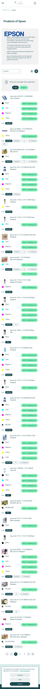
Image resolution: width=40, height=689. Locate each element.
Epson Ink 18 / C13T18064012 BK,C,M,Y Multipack (23, 601)
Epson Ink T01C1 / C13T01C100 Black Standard (22, 299)
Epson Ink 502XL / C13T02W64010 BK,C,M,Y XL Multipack (21, 550)
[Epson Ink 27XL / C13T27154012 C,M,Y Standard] (5, 438)
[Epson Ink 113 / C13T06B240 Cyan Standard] (5, 350)
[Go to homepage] (20, 3)
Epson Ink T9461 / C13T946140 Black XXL (22, 331)
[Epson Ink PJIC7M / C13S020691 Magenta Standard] (5, 619)
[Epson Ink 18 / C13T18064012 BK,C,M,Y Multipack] (5, 602)
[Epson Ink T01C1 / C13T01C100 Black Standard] (5, 300)
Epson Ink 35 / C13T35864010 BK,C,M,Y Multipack (23, 583)
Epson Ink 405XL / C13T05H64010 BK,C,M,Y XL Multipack (21, 130)
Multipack (17, 141)
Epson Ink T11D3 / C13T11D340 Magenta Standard (20, 281)
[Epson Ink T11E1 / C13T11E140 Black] (5, 538)
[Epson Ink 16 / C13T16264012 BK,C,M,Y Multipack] (5, 237)
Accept (20, 684)
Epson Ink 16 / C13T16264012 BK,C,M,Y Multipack (23, 236)
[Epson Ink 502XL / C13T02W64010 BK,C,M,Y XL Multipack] (5, 551)
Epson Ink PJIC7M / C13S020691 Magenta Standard (20, 618)
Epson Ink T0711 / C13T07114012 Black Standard (21, 519)
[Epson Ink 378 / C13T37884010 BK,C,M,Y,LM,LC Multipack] (5, 637)
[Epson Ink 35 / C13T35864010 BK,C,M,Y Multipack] (5, 584)
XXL (4, 144)
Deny (20, 679)
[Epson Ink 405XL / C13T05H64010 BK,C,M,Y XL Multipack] (5, 131)
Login (15, 87)
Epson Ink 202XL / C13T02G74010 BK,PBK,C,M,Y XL (21, 502)
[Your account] (35, 3)
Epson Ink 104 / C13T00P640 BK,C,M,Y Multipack (22, 168)
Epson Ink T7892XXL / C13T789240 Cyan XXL (21, 469)
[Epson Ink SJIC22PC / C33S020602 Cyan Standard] (5, 98)
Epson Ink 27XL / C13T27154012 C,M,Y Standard (22, 437)
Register (23, 87)
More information (25, 671)
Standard (8, 123)
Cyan (7, 108)
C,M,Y (7, 457)
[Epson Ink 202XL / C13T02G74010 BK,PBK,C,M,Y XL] (5, 503)
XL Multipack (32, 141)
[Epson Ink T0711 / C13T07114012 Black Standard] (5, 520)
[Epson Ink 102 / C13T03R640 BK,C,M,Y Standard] (5, 400)
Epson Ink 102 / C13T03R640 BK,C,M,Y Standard (22, 399)
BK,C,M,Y (8, 424)
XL (24, 141)
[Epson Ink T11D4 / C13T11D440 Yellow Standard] (5, 202)
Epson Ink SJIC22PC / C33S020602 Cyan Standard (21, 97)
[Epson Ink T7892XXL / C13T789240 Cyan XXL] (5, 470)
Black (7, 103)
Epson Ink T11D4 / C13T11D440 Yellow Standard (22, 201)
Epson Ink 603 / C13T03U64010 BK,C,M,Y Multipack (20, 258)
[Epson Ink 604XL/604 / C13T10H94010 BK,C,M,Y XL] (5, 152)
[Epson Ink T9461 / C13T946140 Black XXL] (5, 332)
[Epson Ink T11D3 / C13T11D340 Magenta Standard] (5, 282)
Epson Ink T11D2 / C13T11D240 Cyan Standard (22, 218)
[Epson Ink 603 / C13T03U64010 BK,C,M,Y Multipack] (5, 259)
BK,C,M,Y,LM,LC (10, 641)
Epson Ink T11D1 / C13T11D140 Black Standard (22, 381)
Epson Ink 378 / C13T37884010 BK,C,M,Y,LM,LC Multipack (20, 636)
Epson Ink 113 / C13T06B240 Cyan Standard (21, 349)
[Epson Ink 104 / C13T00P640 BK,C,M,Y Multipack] (5, 169)
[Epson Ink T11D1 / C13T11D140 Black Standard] (5, 382)
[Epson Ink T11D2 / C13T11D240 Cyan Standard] (5, 219)
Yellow (7, 118)
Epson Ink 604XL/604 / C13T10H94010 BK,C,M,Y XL (22, 151)
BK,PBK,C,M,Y (9, 507)
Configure (20, 675)
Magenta (8, 113)
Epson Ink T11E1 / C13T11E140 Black (22, 536)
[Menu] (3, 3)
